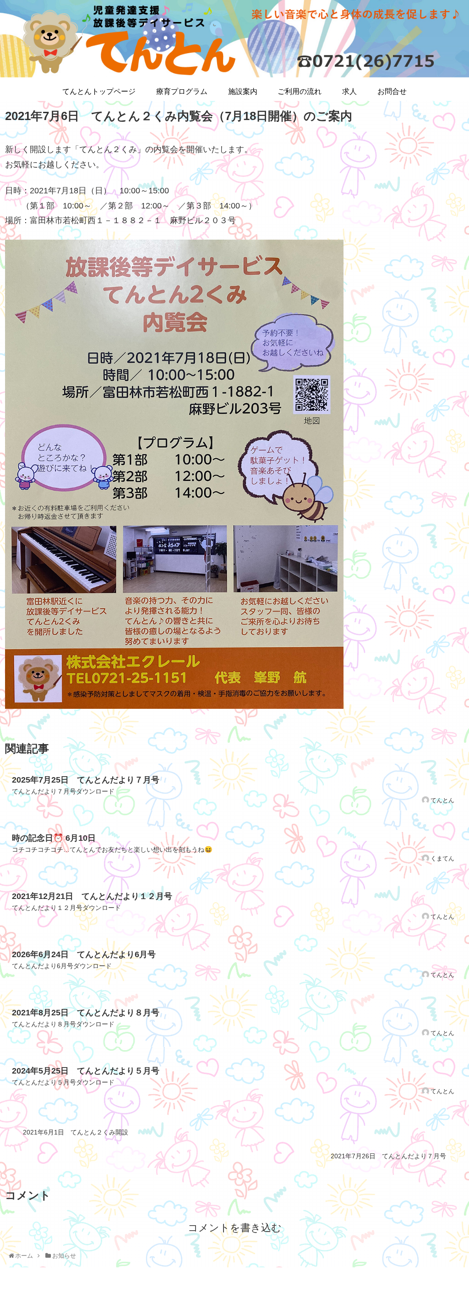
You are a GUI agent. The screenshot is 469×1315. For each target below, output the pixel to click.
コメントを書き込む (235, 1227)
